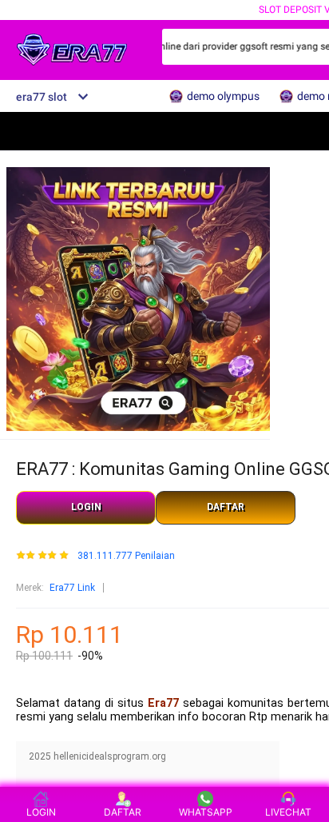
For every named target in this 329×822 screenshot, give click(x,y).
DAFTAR (225, 507)
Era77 (163, 703)
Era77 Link (72, 587)
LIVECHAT (288, 812)
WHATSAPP (205, 812)
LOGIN (86, 507)
